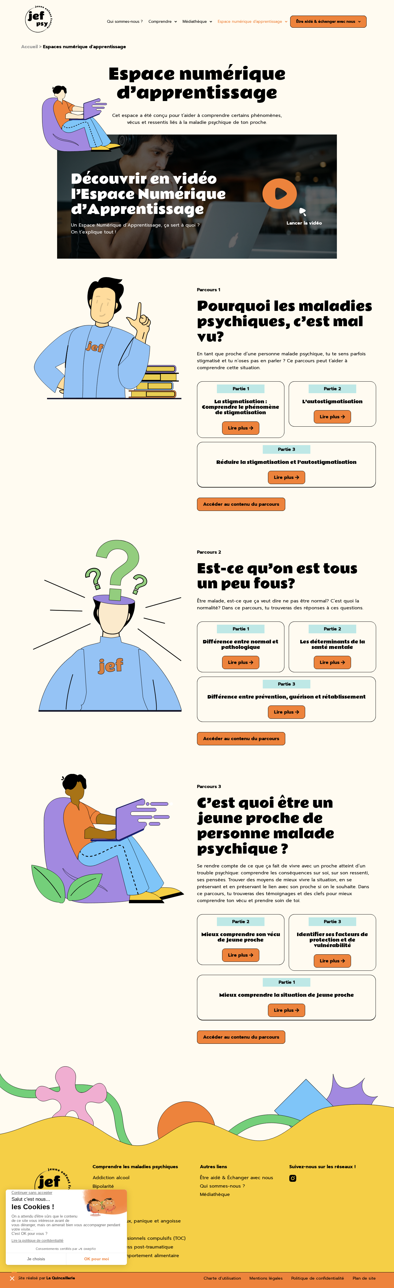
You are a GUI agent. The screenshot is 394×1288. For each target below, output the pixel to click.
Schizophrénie (108, 1212)
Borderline (104, 1229)
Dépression (105, 1195)
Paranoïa (102, 1203)
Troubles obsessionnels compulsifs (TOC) (139, 1238)
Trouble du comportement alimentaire (136, 1255)
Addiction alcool (111, 1178)
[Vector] (292, 1178)
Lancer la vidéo (304, 223)
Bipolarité (103, 1186)
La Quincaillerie (60, 1278)
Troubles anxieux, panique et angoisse (137, 1221)
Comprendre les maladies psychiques (135, 1166)
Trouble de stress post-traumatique (133, 1247)
